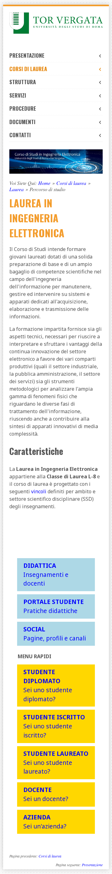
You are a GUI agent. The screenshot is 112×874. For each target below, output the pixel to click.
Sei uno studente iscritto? (54, 726)
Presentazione (26, 55)
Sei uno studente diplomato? (47, 685)
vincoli (38, 491)
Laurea (16, 189)
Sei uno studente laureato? (55, 762)
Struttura (22, 82)
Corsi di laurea (28, 69)
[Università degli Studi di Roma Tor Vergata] (56, 23)
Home (44, 183)
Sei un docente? (45, 794)
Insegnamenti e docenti (45, 574)
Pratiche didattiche (53, 606)
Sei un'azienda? (44, 821)
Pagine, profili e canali (54, 633)
